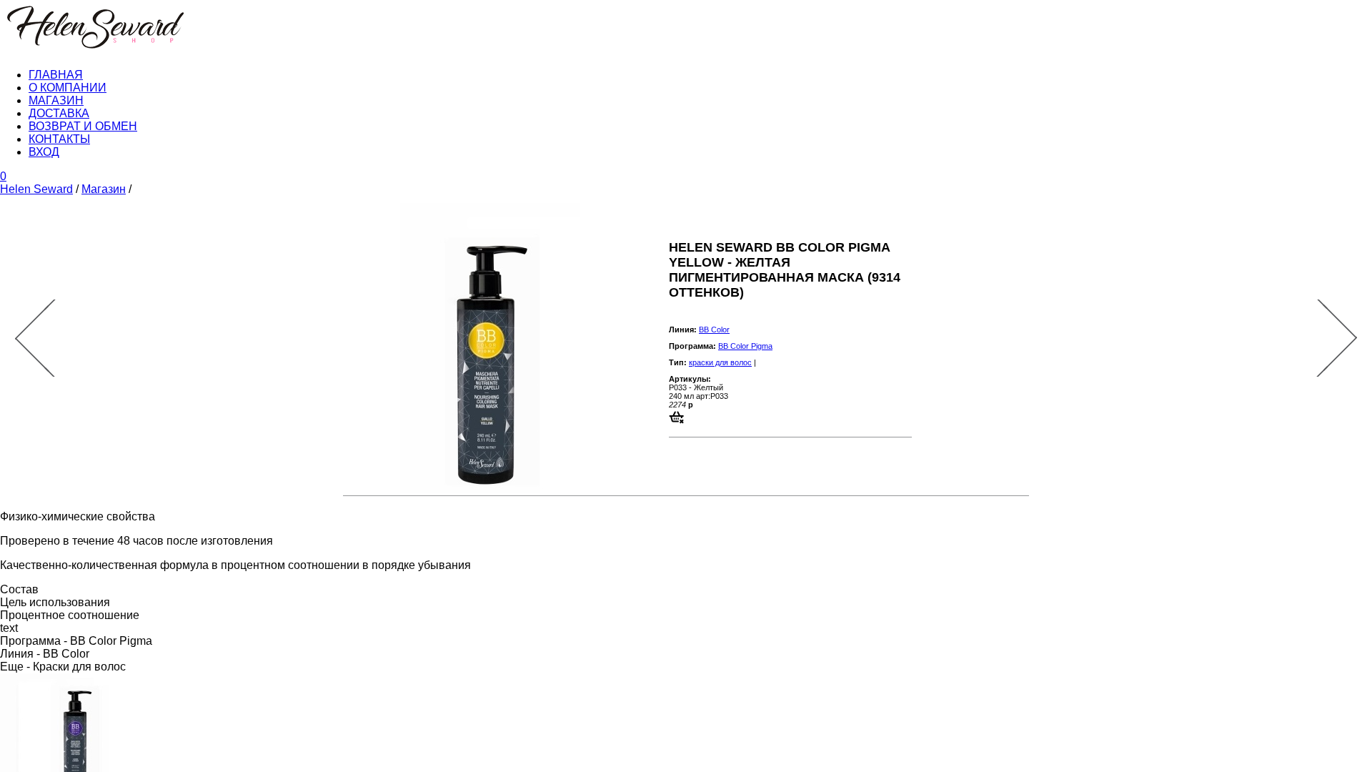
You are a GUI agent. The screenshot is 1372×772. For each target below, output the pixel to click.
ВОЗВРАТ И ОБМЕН (83, 126)
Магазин (103, 189)
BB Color (714, 329)
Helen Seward (36, 189)
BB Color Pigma (745, 346)
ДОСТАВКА (59, 113)
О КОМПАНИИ (67, 87)
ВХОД (44, 152)
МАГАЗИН (56, 100)
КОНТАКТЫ (59, 139)
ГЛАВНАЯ (56, 75)
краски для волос (720, 362)
